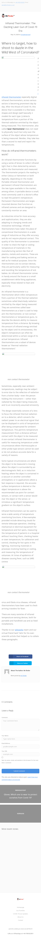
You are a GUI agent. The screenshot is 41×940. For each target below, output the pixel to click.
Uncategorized (25, 35)
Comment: (5, 717)
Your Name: (5, 735)
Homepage (20, 907)
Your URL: (4, 751)
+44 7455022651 (28, 933)
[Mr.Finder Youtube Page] (10, 8)
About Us (20, 917)
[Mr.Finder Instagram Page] (4, 8)
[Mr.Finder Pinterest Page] (6, 8)
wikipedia (19, 629)
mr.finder (24, 676)
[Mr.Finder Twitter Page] (2, 8)
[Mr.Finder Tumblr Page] (12, 8)
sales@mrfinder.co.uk (8, 5)
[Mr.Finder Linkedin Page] (8, 8)
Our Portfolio (20, 911)
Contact (20, 920)
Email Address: (6, 743)
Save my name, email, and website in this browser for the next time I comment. (20, 761)
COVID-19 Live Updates (20, 914)
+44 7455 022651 (20, 2)
